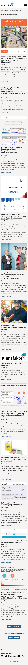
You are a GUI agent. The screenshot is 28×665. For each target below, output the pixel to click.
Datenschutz (4, 650)
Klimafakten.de (15, 661)
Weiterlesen (7, 82)
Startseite (4, 10)
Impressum (4, 648)
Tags (9, 10)
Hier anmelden (14, 637)
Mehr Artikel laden (14, 626)
